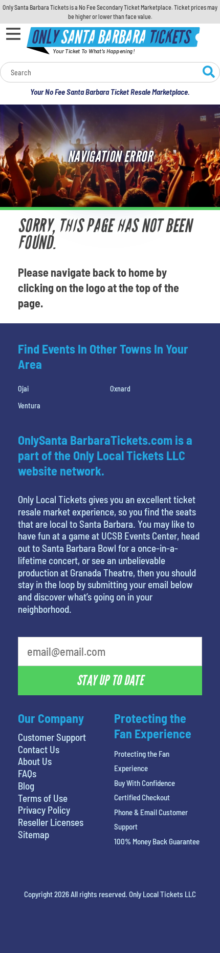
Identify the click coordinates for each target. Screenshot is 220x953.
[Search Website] (209, 73)
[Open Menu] (13, 34)
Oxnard (120, 388)
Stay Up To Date (110, 680)
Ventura (29, 405)
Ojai (23, 388)
